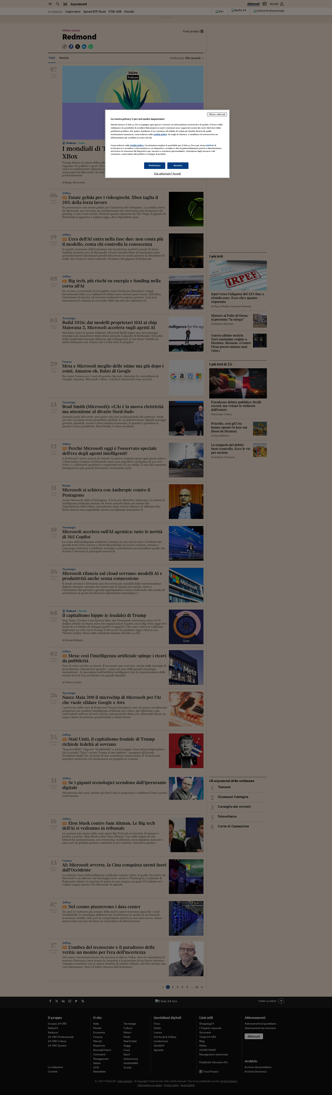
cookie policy (160, 134)
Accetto (178, 165)
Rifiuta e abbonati (217, 114)
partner (210, 145)
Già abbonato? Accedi (167, 173)
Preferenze (155, 165)
